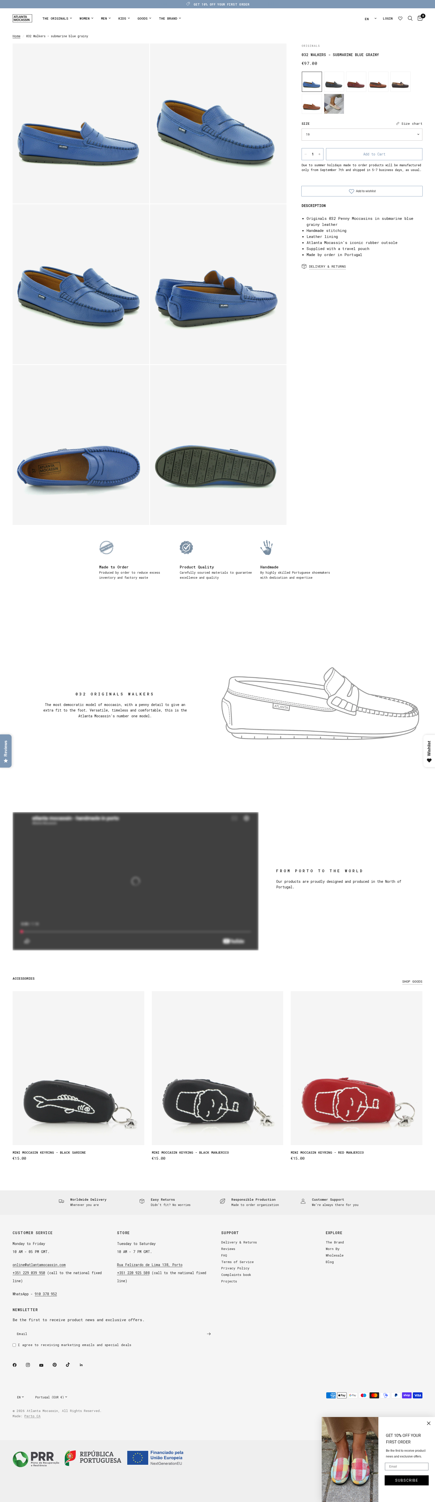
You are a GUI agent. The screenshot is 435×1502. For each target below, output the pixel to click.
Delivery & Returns (239, 1242)
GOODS (142, 18)
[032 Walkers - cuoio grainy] (312, 104)
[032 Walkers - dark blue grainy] (334, 82)
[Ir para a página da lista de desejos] (400, 18)
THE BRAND (168, 18)
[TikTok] (71, 1364)
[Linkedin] (84, 1364)
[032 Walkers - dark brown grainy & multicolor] (400, 82)
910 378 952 (46, 1293)
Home (16, 36)
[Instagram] (31, 1364)
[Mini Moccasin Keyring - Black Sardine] (78, 1068)
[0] (418, 18)
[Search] (410, 18)
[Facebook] (18, 1364)
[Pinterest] (58, 1364)
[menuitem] (57, 18)
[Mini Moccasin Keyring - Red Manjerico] (356, 1068)
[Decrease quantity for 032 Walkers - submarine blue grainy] (305, 154)
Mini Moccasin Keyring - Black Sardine (49, 1152)
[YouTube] (44, 1365)
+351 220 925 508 (133, 1272)
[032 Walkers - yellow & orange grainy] (334, 104)
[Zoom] (138, 54)
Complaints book (236, 1274)
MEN (104, 18)
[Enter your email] (209, 1334)
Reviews (228, 1248)
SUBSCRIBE (406, 1480)
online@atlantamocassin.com (39, 1264)
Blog (330, 1262)
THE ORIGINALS (55, 18)
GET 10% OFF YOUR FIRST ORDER (221, 4)
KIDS (122, 18)
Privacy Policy (235, 1268)
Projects (229, 1281)
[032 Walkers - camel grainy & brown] (378, 82)
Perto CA (32, 1416)
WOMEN (85, 18)
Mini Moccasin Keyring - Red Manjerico (327, 1152)
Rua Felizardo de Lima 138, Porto (150, 1264)
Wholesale (335, 1255)
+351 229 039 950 (29, 1272)
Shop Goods (412, 981)
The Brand (335, 1242)
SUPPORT (230, 1233)
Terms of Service (237, 1262)
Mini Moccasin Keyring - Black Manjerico (190, 1152)
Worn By (333, 1248)
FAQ (224, 1255)
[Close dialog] (428, 1423)
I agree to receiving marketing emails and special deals (74, 1345)
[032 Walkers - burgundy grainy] (356, 82)
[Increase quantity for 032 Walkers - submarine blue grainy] (319, 154)
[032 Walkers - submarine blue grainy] (312, 82)
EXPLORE (334, 1233)
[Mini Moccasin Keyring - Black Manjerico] (217, 1068)
